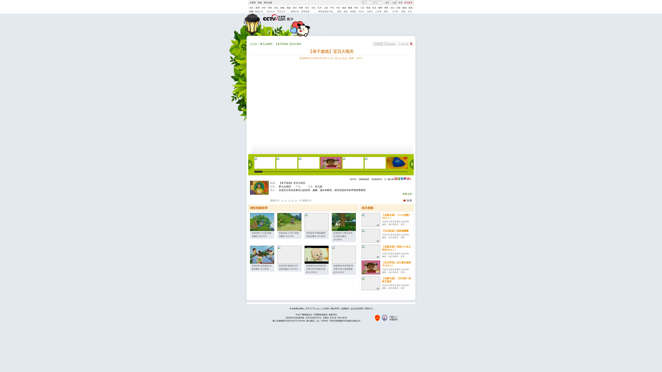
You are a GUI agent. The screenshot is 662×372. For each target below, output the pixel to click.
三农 (362, 8)
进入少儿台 (341, 58)
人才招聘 (325, 308)
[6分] (289, 200)
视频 (260, 2)
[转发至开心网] (395, 179)
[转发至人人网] (402, 179)
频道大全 (259, 11)
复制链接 (364, 179)
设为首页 (408, 2)
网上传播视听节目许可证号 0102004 (289, 321)
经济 (264, 8)
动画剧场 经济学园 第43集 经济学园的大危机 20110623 (316, 269)
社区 (374, 8)
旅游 (344, 8)
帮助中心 (369, 308)
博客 (386, 8)
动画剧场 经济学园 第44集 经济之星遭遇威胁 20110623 (343, 269)
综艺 (276, 8)
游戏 (410, 8)
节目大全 (281, 11)
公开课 (378, 11)
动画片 (370, 11)
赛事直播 (305, 11)
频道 (404, 11)
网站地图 (268, 2)
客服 (400, 2)
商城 (368, 8)
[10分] (296, 200)
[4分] (286, 200)
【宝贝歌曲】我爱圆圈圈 (395, 231)
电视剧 (353, 11)
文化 (313, 8)
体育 (270, 8)
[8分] (292, 200)
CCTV (395, 11)
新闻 (257, 8)
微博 (380, 8)
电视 (251, 11)
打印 (353, 179)
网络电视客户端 (325, 11)
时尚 (356, 8)
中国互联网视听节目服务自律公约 (344, 321)
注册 (394, 3)
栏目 (410, 11)
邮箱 (404, 8)
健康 (350, 8)
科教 (301, 8)
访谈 (398, 8)
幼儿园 (318, 186)
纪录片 (361, 11)
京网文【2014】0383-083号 (335, 318)
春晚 (282, 8)
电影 (346, 11)
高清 (339, 11)
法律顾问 (345, 308)
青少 (307, 8)
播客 (386, 11)
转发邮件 (377, 179)
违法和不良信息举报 (295, 318)
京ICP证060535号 (313, 318)
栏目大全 (271, 11)
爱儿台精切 (266, 44)
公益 (326, 8)
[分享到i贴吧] (405, 179)
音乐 (295, 8)
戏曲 (289, 8)
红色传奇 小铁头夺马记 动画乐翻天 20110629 (343, 236)
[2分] (282, 200)
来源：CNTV (356, 58)
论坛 (392, 8)
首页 (251, 8)
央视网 (252, 2)
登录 (387, 3)
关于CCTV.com (312, 308)
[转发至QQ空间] (399, 179)
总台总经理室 (357, 308)
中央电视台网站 (296, 308)
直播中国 (295, 11)
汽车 (338, 8)
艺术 (320, 8)
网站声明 (335, 308)
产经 (332, 8)
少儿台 (253, 44)
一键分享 (390, 179)
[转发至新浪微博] (408, 179)
